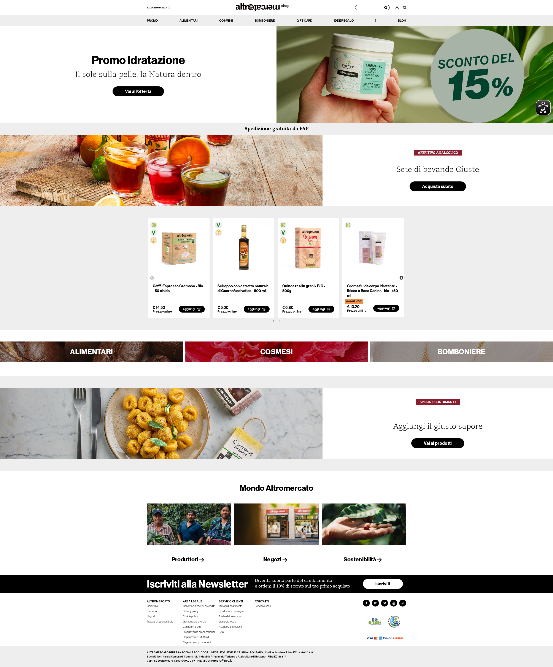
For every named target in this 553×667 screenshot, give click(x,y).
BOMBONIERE (461, 351)
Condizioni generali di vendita (199, 606)
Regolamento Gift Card (196, 637)
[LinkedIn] (402, 603)
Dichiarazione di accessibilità (199, 632)
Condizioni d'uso (192, 626)
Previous (152, 278)
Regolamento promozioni (197, 642)
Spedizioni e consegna (231, 611)
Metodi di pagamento (230, 606)
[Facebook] (366, 603)
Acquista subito (438, 186)
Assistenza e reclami (230, 626)
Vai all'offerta (138, 91)
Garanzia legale (228, 621)
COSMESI (276, 351)
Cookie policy (190, 616)
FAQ (221, 632)
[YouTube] (393, 603)
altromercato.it (158, 7)
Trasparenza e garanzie (160, 621)
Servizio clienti (263, 606)
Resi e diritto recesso (230, 616)
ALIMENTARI (91, 351)
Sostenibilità (360, 559)
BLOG (402, 20)
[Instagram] (375, 603)
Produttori (185, 559)
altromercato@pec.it (217, 660)
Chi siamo (152, 606)
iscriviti (382, 583)
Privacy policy (191, 611)
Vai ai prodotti (438, 443)
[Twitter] (384, 603)
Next (401, 278)
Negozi (272, 559)
